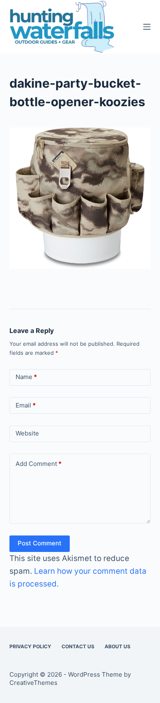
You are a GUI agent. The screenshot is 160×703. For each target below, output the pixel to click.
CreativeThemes (33, 683)
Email (26, 405)
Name (26, 377)
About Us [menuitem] (117, 646)
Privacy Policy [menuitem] (30, 646)
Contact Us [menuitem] (78, 646)
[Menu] (147, 26)
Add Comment (39, 464)
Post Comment (40, 543)
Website (27, 433)
